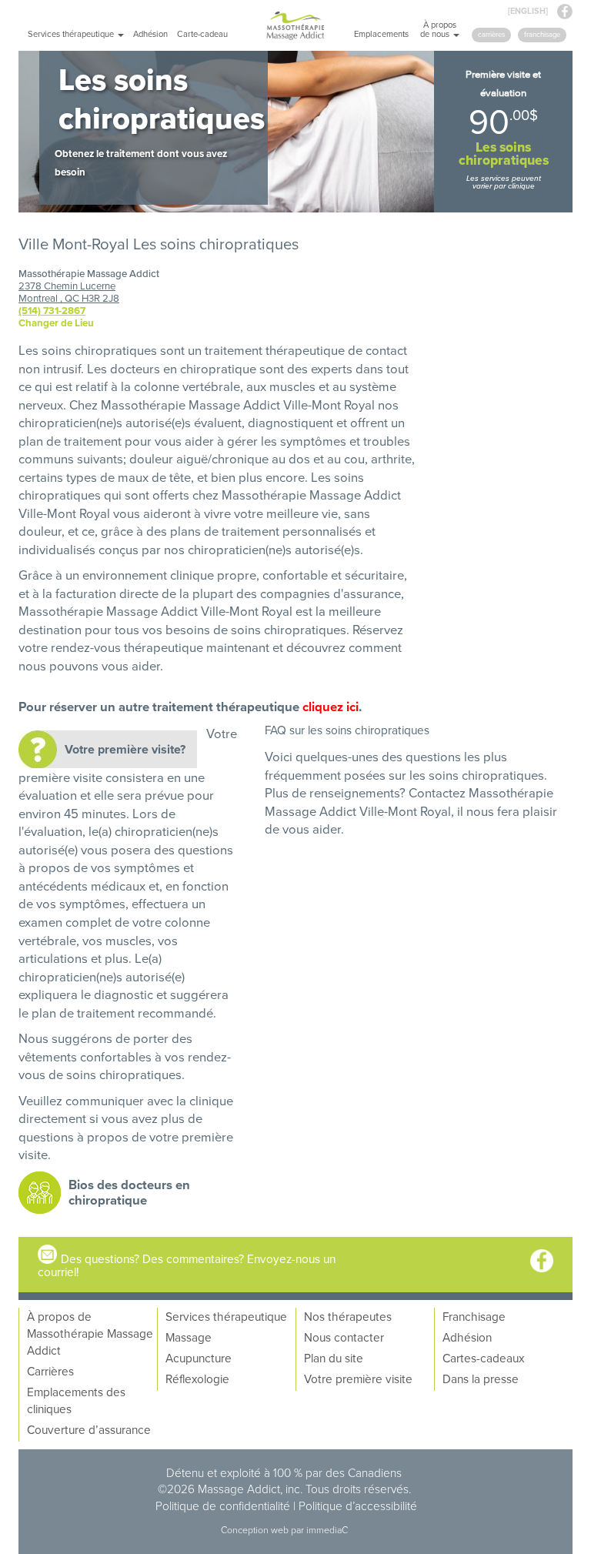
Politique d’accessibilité (358, 1505)
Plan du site (333, 1357)
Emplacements (381, 34)
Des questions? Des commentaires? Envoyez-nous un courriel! (187, 1265)
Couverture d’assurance (89, 1429)
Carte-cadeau (202, 34)
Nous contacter (344, 1336)
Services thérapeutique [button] (72, 34)
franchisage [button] (542, 34)
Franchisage (474, 1316)
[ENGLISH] (528, 11)
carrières (491, 34)
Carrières (50, 1370)
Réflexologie (197, 1378)
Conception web (256, 1529)
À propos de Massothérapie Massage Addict (90, 1333)
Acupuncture (198, 1357)
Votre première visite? (125, 749)
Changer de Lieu (56, 323)
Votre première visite (358, 1378)
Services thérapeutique (226, 1316)
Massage (188, 1336)
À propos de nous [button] (438, 29)
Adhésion (150, 34)
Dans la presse (480, 1378)
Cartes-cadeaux (483, 1357)
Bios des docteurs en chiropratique (129, 1192)
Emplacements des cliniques (76, 1400)
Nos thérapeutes (348, 1316)
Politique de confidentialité (222, 1505)
